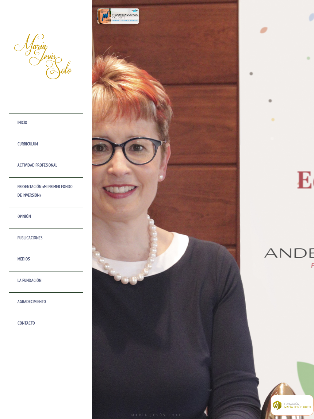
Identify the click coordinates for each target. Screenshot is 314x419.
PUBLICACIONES (29, 237)
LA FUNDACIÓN (29, 280)
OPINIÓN (24, 216)
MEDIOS (23, 259)
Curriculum (27, 144)
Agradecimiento (31, 301)
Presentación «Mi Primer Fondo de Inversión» (45, 191)
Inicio (22, 122)
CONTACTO (26, 323)
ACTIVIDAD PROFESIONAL (37, 165)
